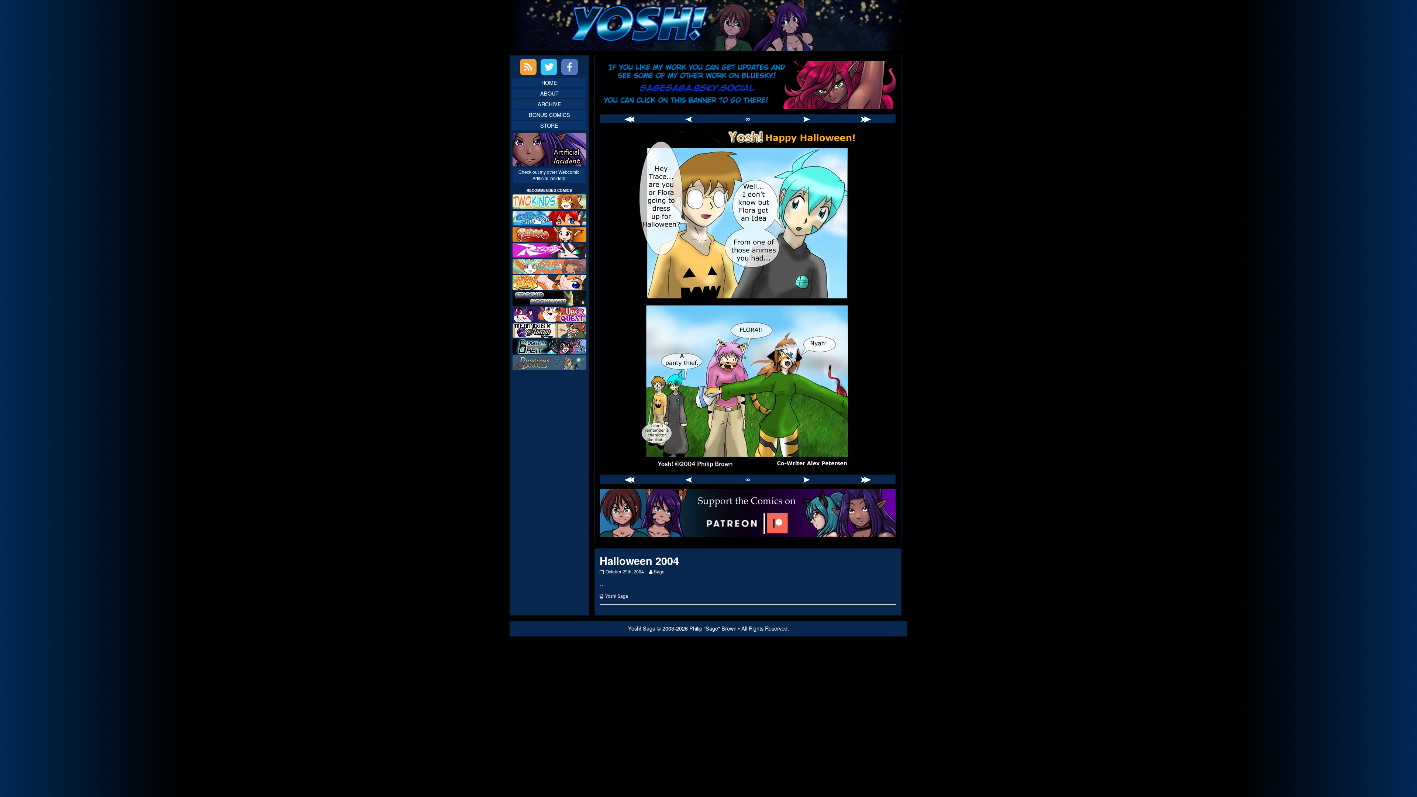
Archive (549, 104)
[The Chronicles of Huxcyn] (549, 330)
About (549, 93)
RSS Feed (528, 67)
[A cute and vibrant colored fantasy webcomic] (549, 265)
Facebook (569, 67)
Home (549, 82)
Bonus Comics (549, 114)
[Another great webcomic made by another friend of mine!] (549, 217)
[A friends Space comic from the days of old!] (549, 297)
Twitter (549, 67)
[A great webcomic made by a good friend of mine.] (549, 201)
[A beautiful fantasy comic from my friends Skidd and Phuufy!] (549, 313)
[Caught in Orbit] (549, 346)
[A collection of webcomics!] (549, 281)
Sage (659, 571)
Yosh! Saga (616, 596)
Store (549, 125)
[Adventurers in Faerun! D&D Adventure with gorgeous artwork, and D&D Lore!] (549, 362)
